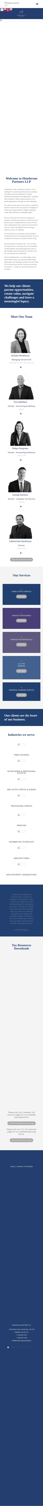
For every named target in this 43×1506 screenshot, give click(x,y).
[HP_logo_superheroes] (21, 20)
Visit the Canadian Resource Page (21, 1123)
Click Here (21, 596)
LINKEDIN (19, 1166)
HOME (12, 1166)
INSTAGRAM (28, 1166)
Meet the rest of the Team (21, 559)
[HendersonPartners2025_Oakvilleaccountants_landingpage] (21, 18)
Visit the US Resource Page (21, 1140)
